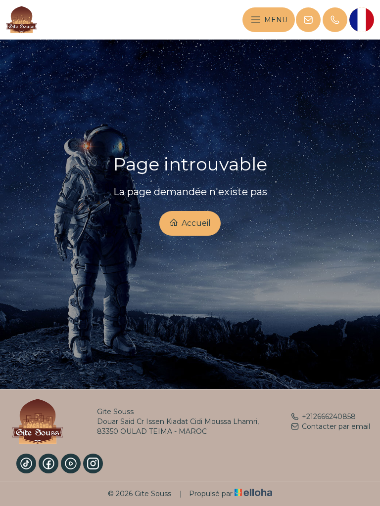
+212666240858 (329, 416)
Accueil (195, 223)
